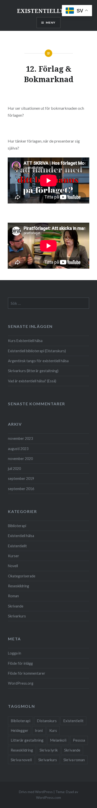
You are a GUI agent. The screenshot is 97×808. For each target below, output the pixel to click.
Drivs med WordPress (36, 792)
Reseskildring (18, 586)
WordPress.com (48, 797)
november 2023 (20, 438)
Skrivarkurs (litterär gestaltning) (33, 371)
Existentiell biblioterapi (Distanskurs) (37, 351)
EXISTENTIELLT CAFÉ (48, 10)
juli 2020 (14, 468)
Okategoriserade (21, 576)
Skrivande (15, 606)
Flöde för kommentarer (26, 673)
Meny (51, 22)
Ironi (39, 730)
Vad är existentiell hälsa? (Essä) (32, 381)
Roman (13, 596)
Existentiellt (17, 546)
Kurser (13, 556)
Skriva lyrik (49, 750)
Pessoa (79, 740)
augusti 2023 (18, 449)
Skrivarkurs (17, 616)
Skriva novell (21, 760)
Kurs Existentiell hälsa (25, 341)
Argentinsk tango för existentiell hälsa (38, 361)
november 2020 (20, 458)
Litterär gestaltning (27, 740)
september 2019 (21, 478)
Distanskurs (47, 720)
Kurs (53, 730)
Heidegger (19, 730)
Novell (13, 566)
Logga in (14, 653)
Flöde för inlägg (20, 663)
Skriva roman (74, 760)
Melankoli (58, 740)
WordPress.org (20, 683)
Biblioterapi (17, 526)
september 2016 (21, 489)
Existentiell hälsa (21, 536)
